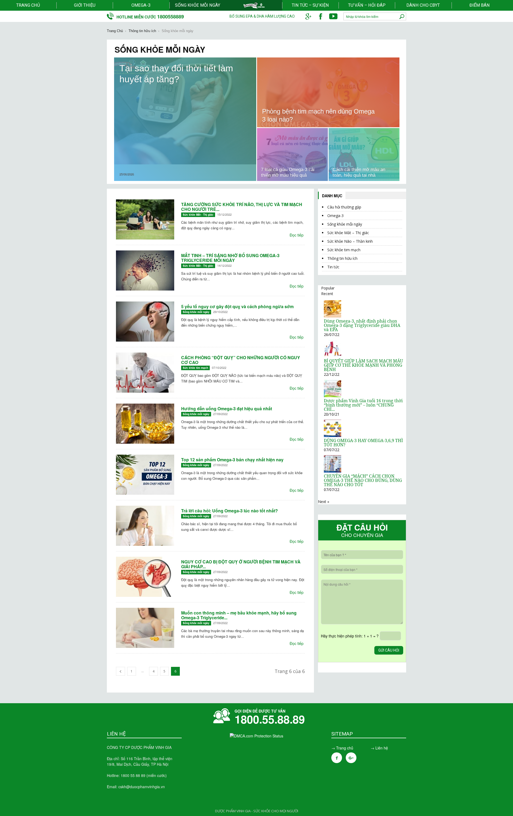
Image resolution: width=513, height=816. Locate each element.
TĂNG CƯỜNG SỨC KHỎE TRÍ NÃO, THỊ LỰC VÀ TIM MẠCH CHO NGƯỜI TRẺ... (241, 206)
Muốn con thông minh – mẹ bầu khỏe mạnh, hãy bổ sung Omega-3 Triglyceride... (239, 615)
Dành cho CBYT (423, 5)
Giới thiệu (84, 5)
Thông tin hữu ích (342, 258)
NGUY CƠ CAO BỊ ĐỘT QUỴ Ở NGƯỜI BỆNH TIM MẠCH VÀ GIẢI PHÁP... (241, 564)
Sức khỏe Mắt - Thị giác (198, 214)
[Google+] (351, 757)
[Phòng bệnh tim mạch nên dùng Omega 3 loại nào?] (328, 92)
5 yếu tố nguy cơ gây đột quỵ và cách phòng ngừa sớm (237, 306)
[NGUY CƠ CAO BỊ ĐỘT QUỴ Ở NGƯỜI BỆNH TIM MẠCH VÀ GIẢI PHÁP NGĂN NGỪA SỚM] (145, 577)
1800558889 (170, 16)
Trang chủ (28, 5)
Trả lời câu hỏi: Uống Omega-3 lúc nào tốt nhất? (229, 511)
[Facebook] (336, 757)
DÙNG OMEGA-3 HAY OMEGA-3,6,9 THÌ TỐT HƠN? (363, 443)
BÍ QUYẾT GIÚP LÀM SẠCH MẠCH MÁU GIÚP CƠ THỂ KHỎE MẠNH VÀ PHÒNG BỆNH (363, 365)
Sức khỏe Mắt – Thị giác (348, 232)
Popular (328, 288)
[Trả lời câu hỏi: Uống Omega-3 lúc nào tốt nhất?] (145, 526)
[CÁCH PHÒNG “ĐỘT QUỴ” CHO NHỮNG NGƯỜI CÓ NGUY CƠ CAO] (145, 373)
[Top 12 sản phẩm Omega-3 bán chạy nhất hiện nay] (145, 475)
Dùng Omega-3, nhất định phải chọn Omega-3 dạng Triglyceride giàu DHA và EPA (362, 325)
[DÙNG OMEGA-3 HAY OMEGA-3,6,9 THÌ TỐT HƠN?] (332, 435)
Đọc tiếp (297, 235)
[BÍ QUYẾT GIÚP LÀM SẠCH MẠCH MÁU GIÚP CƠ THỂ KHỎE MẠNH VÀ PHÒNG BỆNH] (332, 355)
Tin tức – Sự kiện (310, 5)
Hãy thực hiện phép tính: (350, 636)
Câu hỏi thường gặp (344, 207)
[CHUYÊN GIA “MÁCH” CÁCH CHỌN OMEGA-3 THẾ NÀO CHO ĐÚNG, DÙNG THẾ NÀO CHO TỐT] (332, 471)
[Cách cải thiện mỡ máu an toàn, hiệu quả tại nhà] (364, 154)
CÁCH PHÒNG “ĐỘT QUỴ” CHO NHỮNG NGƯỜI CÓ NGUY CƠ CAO (240, 359)
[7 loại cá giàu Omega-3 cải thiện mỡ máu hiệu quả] (292, 154)
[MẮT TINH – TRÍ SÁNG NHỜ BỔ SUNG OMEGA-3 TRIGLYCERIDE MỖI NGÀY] (145, 270)
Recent (327, 293)
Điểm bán (479, 5)
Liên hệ (381, 748)
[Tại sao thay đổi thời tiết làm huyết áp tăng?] (185, 110)
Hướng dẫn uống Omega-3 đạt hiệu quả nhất (226, 408)
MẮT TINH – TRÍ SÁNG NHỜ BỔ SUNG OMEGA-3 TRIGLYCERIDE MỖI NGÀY (230, 257)
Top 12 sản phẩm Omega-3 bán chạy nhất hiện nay (232, 460)
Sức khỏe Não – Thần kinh (350, 241)
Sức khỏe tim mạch (195, 368)
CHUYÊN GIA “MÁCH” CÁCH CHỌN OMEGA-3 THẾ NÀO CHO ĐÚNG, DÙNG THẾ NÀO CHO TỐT (363, 480)
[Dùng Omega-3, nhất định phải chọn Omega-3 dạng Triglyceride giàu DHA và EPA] (332, 316)
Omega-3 (140, 5)
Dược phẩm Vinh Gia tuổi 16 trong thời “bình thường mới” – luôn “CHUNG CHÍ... (363, 405)
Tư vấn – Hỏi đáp (367, 5)
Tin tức (333, 266)
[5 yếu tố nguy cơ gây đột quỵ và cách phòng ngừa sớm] (145, 321)
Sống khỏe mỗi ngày (197, 5)
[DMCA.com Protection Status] (256, 735)
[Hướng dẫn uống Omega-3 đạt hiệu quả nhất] (145, 424)
